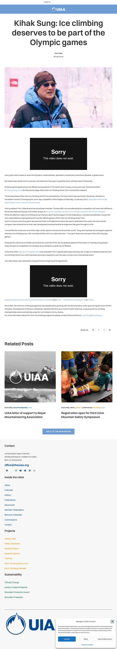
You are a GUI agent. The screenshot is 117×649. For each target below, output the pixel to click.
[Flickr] (106, 2)
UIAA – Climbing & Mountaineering (71, 300)
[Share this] (93, 330)
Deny (86, 639)
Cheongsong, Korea (14, 190)
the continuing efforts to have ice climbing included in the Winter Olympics (75, 211)
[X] (95, 2)
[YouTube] (102, 2)
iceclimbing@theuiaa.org (91, 315)
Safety (79, 408)
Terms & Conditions (87, 644)
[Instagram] (99, 2)
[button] (112, 621)
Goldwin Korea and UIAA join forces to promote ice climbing (29, 300)
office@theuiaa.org (17, 465)
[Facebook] (91, 2)
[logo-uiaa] (58, 9)
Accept (67, 639)
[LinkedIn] (110, 2)
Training (96, 408)
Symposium (87, 408)
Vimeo (91, 300)
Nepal (72, 408)
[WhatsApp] (113, 2)
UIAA (30, 408)
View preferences (105, 639)
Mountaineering (20, 408)
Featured (59, 53)
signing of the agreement (29, 252)
